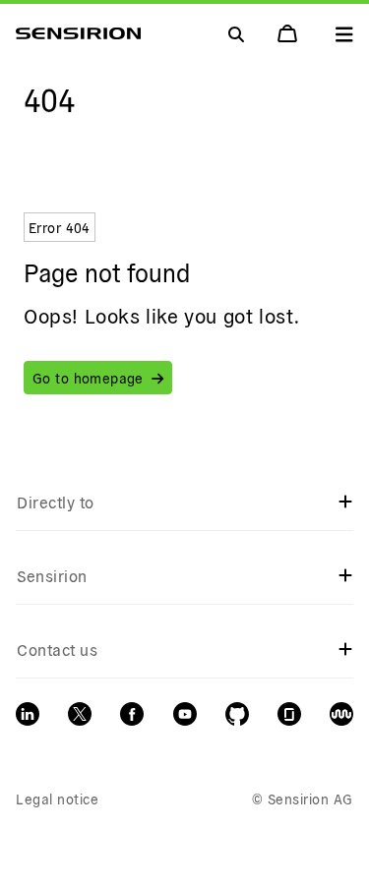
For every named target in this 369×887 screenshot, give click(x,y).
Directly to (55, 501)
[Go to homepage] (78, 33)
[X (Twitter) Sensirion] (80, 714)
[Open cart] (289, 33)
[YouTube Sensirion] (185, 714)
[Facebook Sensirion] (132, 714)
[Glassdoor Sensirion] (289, 714)
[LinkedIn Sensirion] (27, 714)
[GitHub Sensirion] (237, 714)
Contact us (57, 649)
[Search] (344, 33)
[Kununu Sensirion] (341, 714)
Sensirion (52, 575)
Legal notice (57, 798)
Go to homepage (88, 377)
